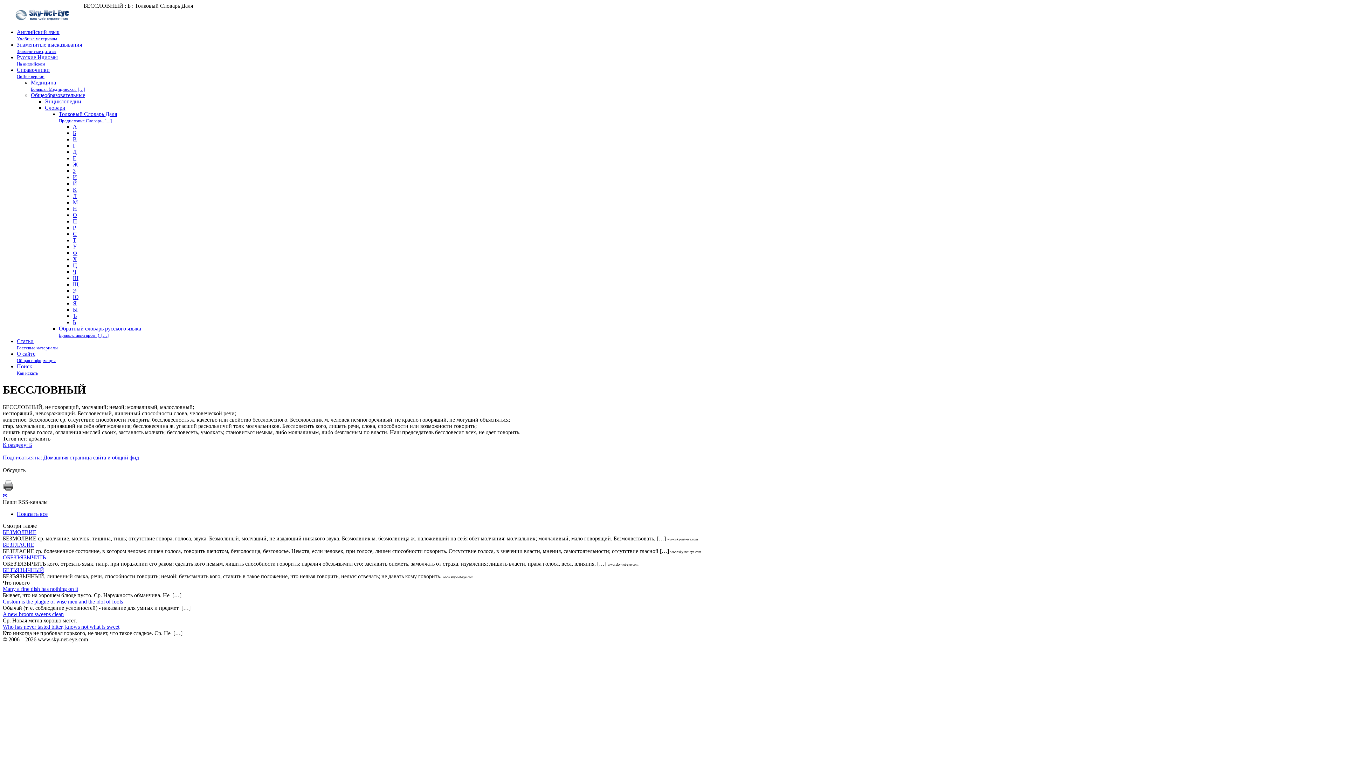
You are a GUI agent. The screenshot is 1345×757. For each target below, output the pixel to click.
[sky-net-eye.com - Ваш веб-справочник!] (43, 26)
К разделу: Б (17, 445)
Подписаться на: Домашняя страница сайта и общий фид (71, 458)
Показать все (32, 514)
